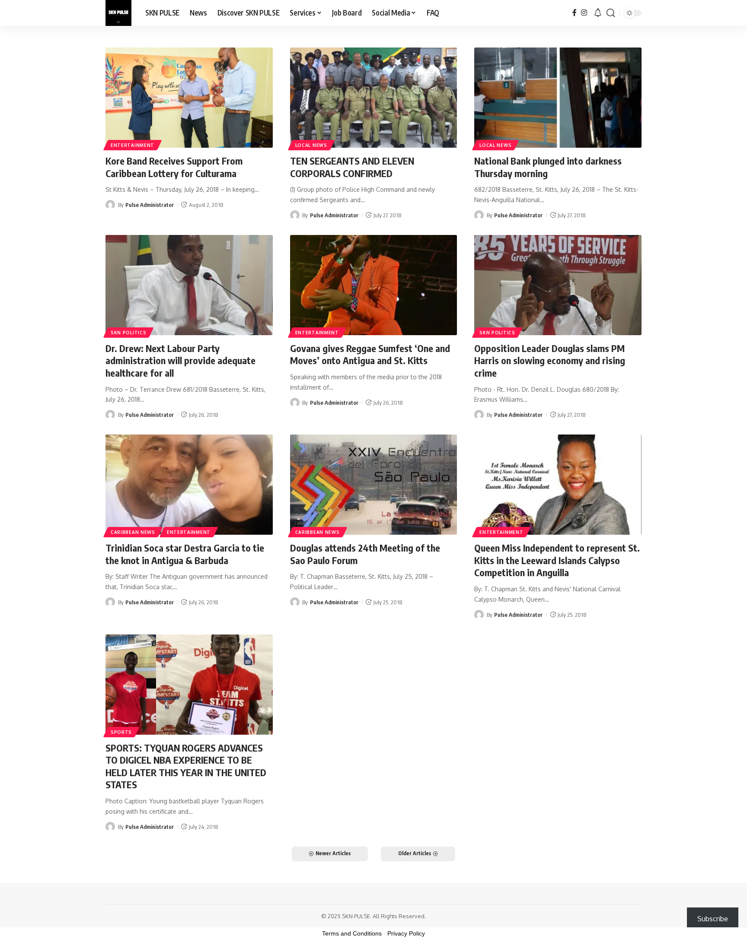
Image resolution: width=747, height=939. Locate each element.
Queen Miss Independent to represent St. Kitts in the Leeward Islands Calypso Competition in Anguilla (557, 560)
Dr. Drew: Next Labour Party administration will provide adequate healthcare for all (180, 360)
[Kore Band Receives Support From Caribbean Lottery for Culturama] (189, 98)
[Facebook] (574, 13)
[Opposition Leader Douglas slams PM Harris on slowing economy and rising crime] (558, 285)
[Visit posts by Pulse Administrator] (110, 204)
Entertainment (132, 145)
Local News (311, 145)
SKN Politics (128, 332)
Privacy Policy (406, 933)
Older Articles (414, 853)
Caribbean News (133, 532)
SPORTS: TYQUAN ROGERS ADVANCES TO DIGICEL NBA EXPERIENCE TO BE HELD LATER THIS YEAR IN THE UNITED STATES (185, 766)
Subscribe (712, 918)
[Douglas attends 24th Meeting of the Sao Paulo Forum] (373, 485)
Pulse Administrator (149, 204)
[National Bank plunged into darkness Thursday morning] (558, 98)
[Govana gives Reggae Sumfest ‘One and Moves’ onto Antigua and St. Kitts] (373, 285)
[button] (611, 13)
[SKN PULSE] (118, 13)
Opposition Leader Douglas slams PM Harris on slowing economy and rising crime (549, 360)
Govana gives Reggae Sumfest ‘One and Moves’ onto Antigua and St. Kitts (370, 354)
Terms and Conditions (352, 933)
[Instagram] (584, 13)
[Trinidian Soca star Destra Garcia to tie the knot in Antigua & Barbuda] (189, 485)
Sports (121, 732)
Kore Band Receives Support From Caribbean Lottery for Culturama (174, 167)
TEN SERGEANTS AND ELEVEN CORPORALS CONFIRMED (352, 167)
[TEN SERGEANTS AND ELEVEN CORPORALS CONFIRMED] (373, 98)
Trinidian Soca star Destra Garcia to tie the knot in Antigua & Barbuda (184, 554)
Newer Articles (333, 853)
